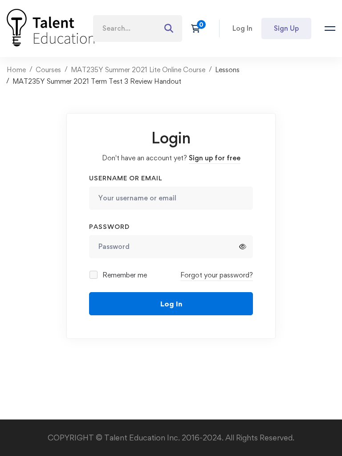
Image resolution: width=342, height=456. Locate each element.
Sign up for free (214, 158)
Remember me (124, 275)
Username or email (125, 178)
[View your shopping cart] (198, 28)
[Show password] (242, 246)
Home (16, 69)
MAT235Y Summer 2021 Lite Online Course (138, 69)
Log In (171, 303)
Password (109, 226)
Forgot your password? (216, 275)
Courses (48, 69)
